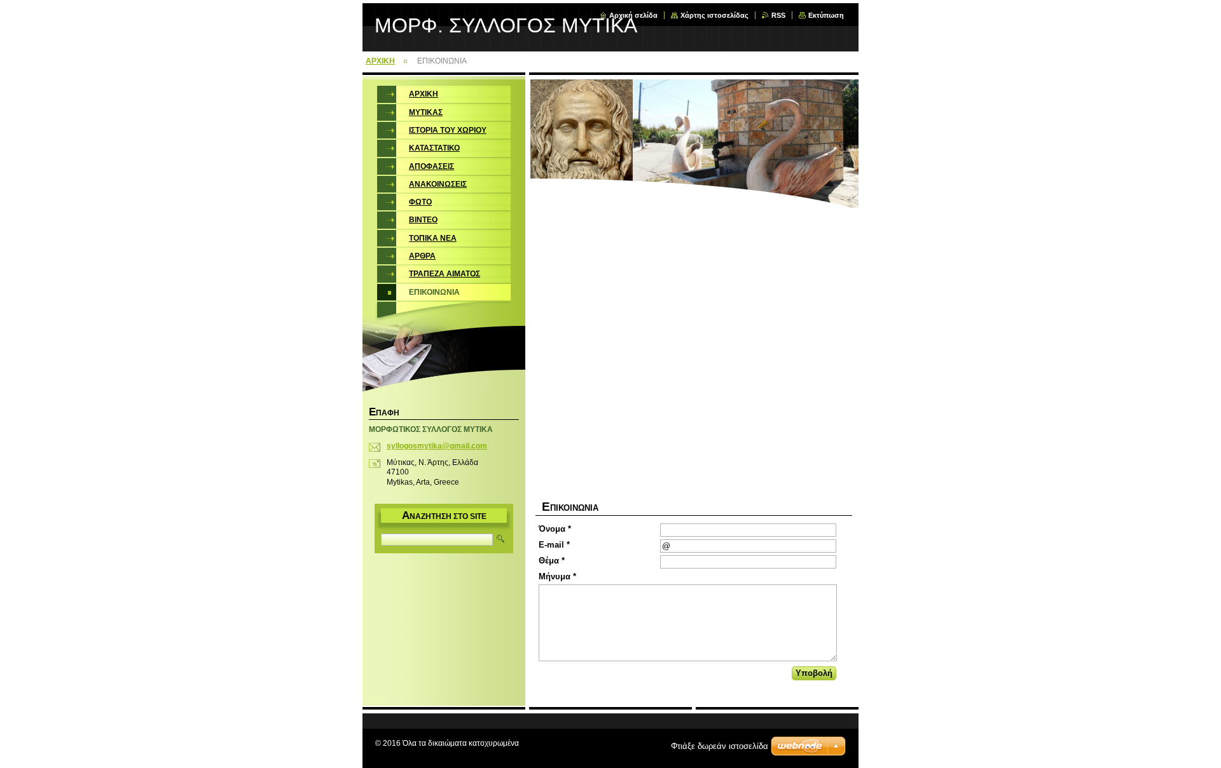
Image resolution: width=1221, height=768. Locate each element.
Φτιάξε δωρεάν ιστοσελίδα (719, 746)
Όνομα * (555, 529)
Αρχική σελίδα (633, 15)
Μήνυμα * (557, 576)
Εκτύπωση (826, 15)
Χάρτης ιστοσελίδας (714, 15)
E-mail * (554, 544)
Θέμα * (552, 560)
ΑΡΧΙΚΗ (380, 61)
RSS (778, 15)
